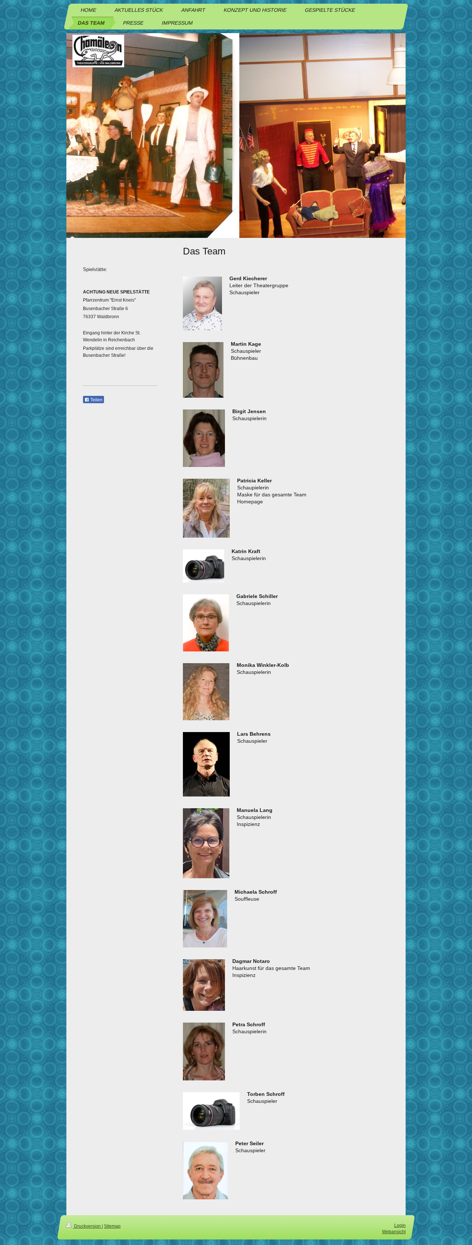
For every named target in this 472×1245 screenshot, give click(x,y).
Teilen (96, 399)
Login (400, 1225)
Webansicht (394, 1231)
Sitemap (112, 1226)
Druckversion (87, 1226)
